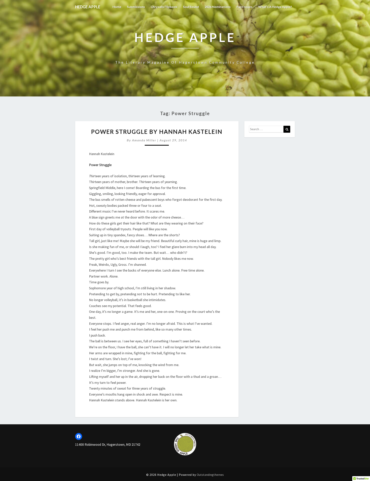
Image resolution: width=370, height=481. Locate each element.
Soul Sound (191, 6)
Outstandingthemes (210, 475)
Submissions (136, 6)
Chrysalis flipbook (164, 6)
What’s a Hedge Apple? (275, 6)
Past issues (244, 6)
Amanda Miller (144, 140)
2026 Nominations (218, 6)
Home (117, 6)
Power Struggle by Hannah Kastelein (156, 131)
